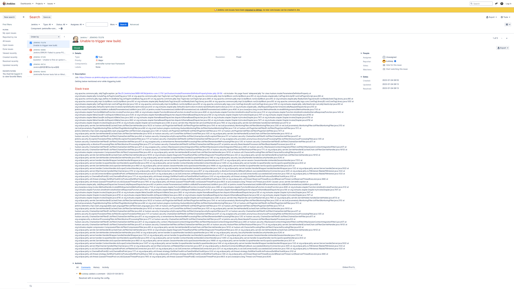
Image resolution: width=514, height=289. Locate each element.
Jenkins (83, 37)
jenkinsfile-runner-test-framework (110, 63)
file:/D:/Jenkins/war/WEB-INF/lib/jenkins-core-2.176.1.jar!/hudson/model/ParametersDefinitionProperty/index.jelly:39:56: (170, 93)
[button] (496, 3)
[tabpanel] (215, 277)
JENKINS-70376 (96, 37)
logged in (18, 74)
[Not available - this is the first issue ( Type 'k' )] (501, 38)
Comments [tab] (86, 267)
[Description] (73, 74)
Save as (46, 17)
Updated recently (10, 65)
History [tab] (96, 267)
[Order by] (64, 37)
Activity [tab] (105, 267)
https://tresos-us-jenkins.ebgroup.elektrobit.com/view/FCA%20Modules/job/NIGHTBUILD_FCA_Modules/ (125, 77)
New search (9, 17)
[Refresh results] (30, 286)
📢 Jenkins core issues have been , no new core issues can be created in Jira (257, 10)
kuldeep (85, 274)
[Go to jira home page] (9, 3)
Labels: (78, 67)
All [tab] (77, 267)
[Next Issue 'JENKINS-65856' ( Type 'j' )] (506, 38)
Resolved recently (10, 61)
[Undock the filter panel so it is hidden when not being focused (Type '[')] (23, 17)
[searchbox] (481, 3)
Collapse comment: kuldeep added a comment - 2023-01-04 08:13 (77, 274)
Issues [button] (50, 3)
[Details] (73, 53)
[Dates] (361, 77)
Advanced (134, 24)
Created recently (10, 57)
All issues (7, 41)
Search (123, 24)
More (112, 24)
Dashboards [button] (26, 3)
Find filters (7, 24)
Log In (508, 3)
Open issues (8, 45)
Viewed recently (10, 53)
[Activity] (73, 263)
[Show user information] (395, 61)
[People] (361, 53)
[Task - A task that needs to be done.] (97, 57)
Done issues (8, 49)
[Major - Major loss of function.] (97, 60)
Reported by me (10, 37)
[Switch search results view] (507, 24)
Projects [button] (39, 3)
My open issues (9, 33)
